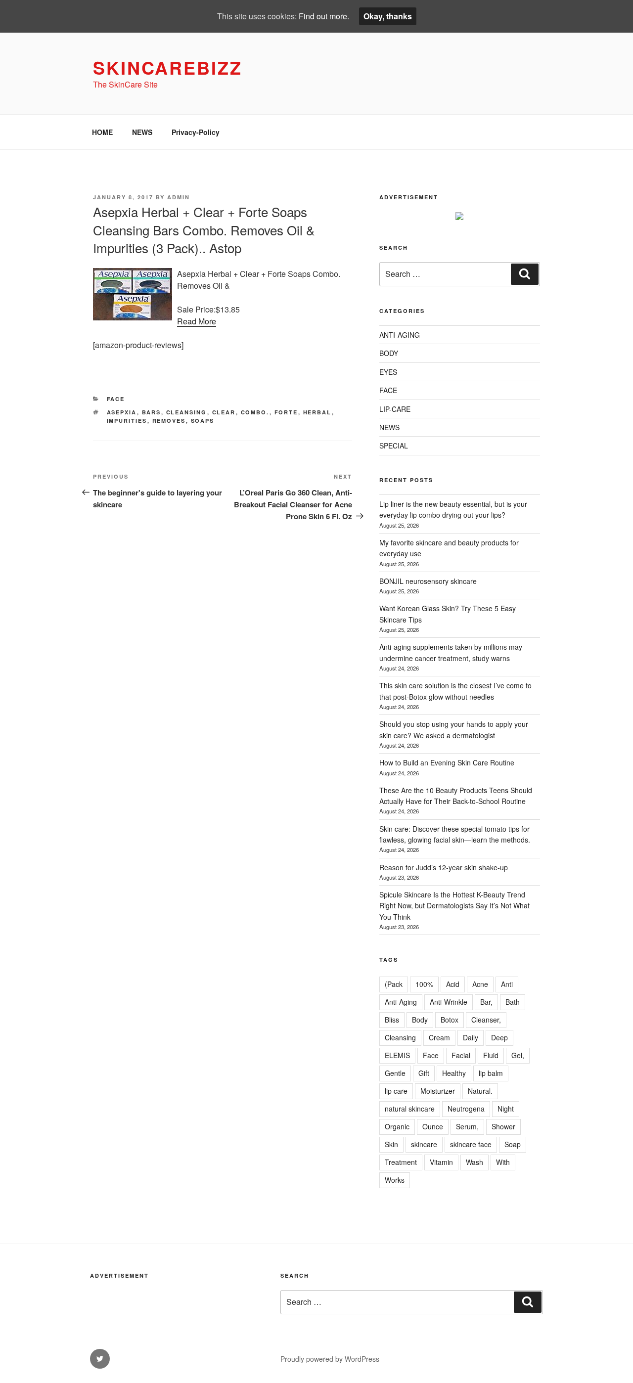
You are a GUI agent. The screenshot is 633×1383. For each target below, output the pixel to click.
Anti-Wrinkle (448, 1002)
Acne (480, 984)
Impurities (127, 420)
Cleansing (186, 412)
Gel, (517, 1055)
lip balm (491, 1073)
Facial (461, 1055)
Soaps (203, 420)
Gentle (395, 1073)
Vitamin (441, 1162)
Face (431, 1055)
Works (395, 1180)
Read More (196, 321)
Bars (151, 412)
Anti (507, 984)
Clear (224, 412)
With (503, 1162)
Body (420, 1020)
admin (178, 197)
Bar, (486, 1002)
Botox (449, 1020)
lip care (396, 1091)
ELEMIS (397, 1055)
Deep (499, 1037)
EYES (388, 372)
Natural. (480, 1091)
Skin (391, 1144)
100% (424, 984)
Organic (397, 1126)
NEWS (142, 132)
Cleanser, (486, 1020)
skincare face (471, 1144)
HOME (102, 132)
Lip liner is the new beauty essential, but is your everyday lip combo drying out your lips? (453, 509)
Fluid (490, 1055)
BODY (388, 353)
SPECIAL (393, 445)
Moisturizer (437, 1091)
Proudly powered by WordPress (329, 1359)
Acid (452, 984)
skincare (424, 1144)
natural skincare (410, 1109)
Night (505, 1109)
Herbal (317, 412)
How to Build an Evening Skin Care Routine (446, 762)
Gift (423, 1073)
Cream (439, 1037)
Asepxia (122, 412)
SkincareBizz (167, 67)
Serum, (467, 1126)
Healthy (454, 1073)
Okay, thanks (387, 16)
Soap (512, 1144)
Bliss (392, 1020)
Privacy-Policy (196, 132)
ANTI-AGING (399, 335)
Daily (470, 1037)
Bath (512, 1002)
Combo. (255, 412)
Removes (169, 420)
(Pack (394, 984)
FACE (116, 398)
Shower (503, 1126)
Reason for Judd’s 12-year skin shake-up (443, 867)
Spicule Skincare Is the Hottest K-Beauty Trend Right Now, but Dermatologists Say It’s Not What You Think (454, 906)
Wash (474, 1162)
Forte (286, 412)
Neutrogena (466, 1109)
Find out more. (324, 16)
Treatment (401, 1162)
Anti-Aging (401, 1002)
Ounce (432, 1126)
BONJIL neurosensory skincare (428, 581)
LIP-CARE (394, 409)
